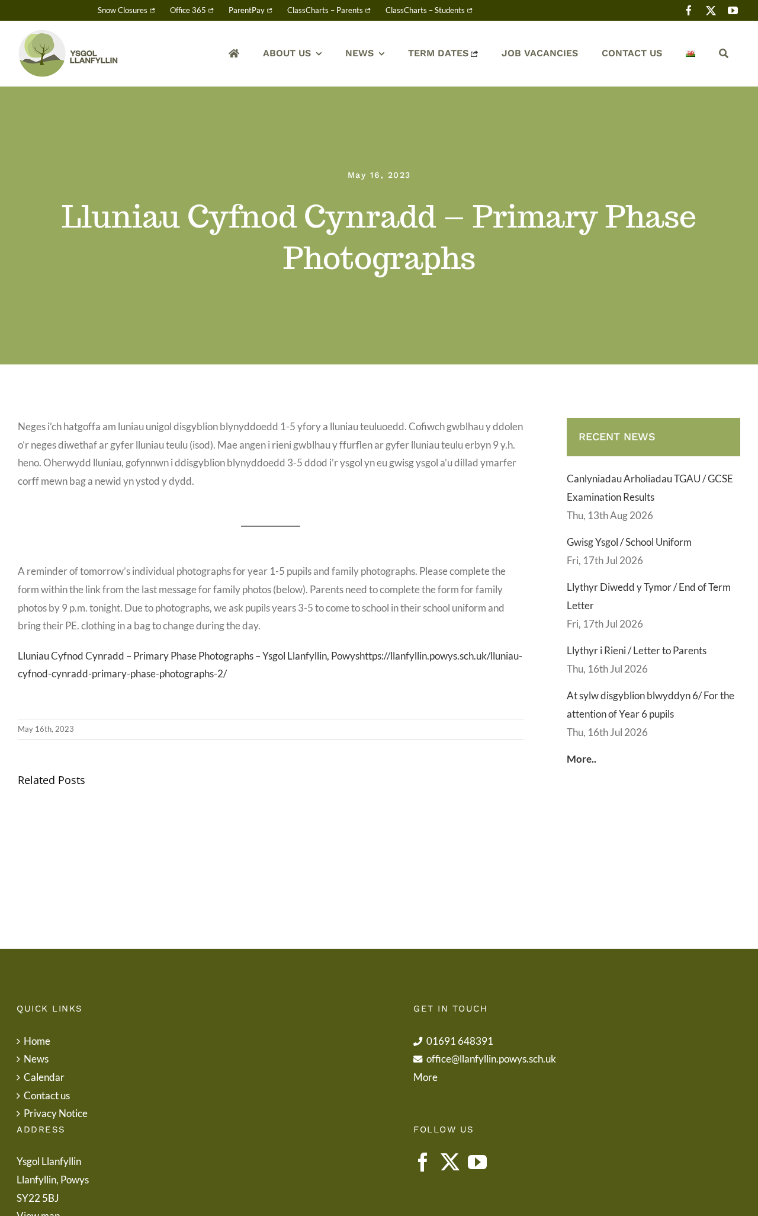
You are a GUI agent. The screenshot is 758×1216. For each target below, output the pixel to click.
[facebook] (689, 10)
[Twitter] (450, 1162)
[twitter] (711, 10)
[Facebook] (422, 1162)
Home (37, 1041)
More (425, 1077)
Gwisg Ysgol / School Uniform (629, 542)
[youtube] (733, 10)
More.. (581, 759)
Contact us (47, 1095)
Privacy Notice (56, 1113)
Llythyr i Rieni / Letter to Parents (636, 650)
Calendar (44, 1077)
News (36, 1058)
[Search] (723, 54)
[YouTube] (477, 1162)
